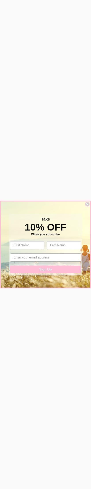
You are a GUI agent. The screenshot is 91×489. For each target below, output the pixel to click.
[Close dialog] (87, 204)
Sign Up (45, 269)
